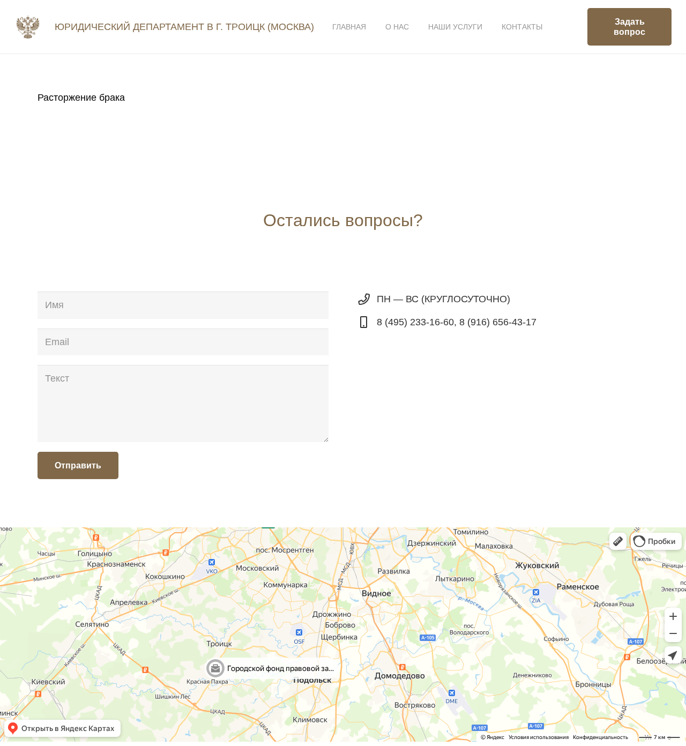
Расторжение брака (81, 97)
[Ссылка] (27, 26)
